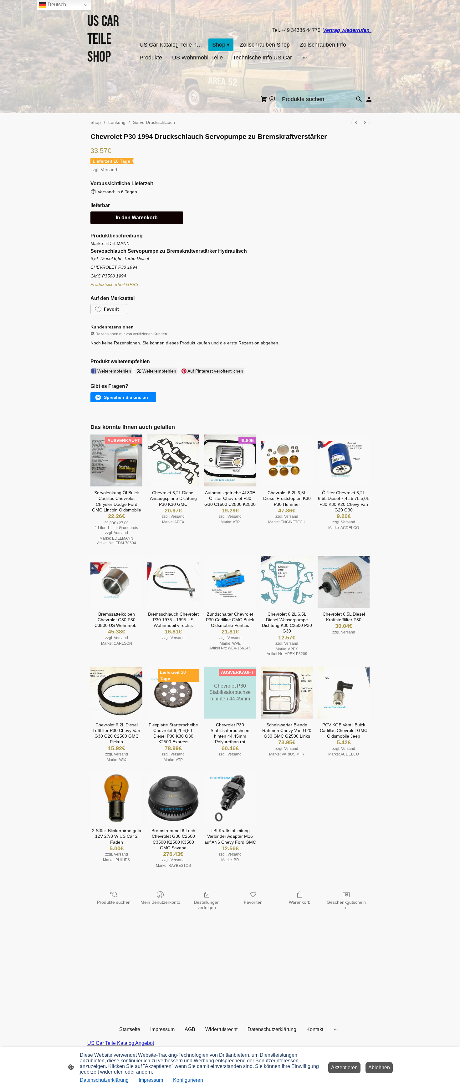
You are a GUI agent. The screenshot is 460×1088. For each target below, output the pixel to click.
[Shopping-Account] (369, 99)
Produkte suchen (113, 902)
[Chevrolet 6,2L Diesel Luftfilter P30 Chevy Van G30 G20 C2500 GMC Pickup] (116, 693)
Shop (95, 122)
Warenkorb (299, 902)
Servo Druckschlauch (154, 122)
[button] (108, 309)
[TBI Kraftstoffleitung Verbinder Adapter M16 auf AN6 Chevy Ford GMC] (230, 798)
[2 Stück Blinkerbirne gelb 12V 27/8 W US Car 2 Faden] (116, 798)
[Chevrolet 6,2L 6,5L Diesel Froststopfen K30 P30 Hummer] (287, 460)
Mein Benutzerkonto (160, 902)
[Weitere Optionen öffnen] (304, 57)
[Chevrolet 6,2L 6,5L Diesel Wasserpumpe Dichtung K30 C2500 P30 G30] (287, 582)
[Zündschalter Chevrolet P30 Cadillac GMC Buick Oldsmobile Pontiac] (230, 582)
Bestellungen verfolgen (207, 905)
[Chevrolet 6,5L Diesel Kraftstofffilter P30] (344, 582)
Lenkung (116, 122)
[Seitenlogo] (109, 77)
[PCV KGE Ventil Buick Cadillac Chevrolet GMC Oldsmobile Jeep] (344, 693)
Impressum (151, 1080)
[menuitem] (356, 122)
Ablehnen (379, 1067)
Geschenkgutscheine (346, 905)
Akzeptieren (344, 1067)
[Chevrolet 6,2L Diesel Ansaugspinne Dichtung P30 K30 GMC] (173, 460)
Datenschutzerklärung (104, 1080)
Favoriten (253, 902)
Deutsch (56, 4)
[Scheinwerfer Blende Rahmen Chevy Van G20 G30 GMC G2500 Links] (287, 693)
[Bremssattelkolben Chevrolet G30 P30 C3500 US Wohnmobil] (116, 582)
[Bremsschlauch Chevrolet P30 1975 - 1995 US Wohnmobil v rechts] (173, 582)
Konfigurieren (188, 1080)
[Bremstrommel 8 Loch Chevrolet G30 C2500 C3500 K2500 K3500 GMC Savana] (173, 798)
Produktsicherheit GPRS (114, 284)
